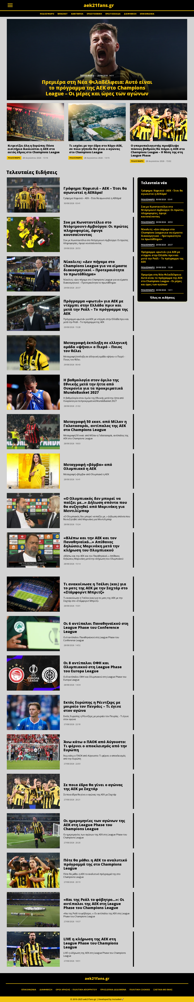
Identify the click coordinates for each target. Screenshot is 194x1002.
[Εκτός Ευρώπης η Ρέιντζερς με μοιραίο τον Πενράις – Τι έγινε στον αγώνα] (33, 712)
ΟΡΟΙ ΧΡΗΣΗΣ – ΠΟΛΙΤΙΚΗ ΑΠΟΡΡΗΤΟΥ (76, 989)
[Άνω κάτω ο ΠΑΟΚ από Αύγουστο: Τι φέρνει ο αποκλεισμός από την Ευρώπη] (33, 751)
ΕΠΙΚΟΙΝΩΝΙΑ (147, 13)
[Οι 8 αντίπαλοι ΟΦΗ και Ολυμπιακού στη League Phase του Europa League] (33, 673)
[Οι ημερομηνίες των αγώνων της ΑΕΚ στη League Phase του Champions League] (33, 830)
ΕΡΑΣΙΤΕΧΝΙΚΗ (94, 13)
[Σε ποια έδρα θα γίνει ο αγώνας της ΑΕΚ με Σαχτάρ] (33, 791)
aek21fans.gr (97, 978)
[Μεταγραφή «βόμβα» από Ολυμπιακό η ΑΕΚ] (33, 471)
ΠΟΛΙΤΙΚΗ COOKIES (140, 989)
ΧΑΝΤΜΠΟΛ (77, 13)
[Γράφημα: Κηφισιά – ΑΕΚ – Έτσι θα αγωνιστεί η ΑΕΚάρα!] (33, 195)
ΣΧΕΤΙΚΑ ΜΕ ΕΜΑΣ (163, 989)
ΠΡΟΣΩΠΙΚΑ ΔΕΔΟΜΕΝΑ (113, 989)
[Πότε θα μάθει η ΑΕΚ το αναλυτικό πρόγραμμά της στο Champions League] (33, 870)
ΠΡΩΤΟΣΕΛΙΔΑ (112, 13)
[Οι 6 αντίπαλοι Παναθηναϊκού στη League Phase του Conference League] (33, 633)
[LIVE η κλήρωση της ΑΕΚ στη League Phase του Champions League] (33, 949)
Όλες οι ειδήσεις (162, 297)
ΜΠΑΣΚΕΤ (63, 13)
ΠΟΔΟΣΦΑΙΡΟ (47, 13)
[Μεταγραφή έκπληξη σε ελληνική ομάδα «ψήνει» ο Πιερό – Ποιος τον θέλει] (33, 352)
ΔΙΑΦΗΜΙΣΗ (130, 13)
